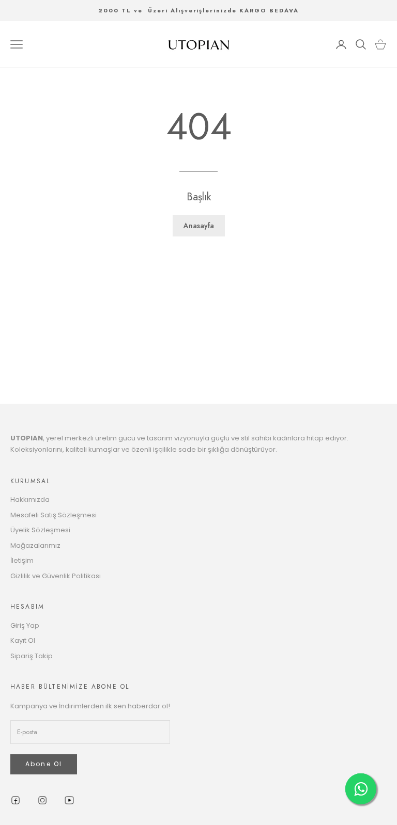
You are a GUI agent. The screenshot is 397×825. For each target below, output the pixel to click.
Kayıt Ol (22, 640)
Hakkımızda (30, 499)
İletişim (22, 560)
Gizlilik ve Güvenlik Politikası (55, 576)
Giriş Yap (24, 625)
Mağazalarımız (35, 545)
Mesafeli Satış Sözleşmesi (53, 515)
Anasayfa (199, 225)
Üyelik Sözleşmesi (40, 530)
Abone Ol (43, 763)
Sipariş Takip (31, 656)
